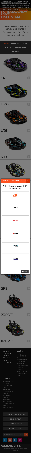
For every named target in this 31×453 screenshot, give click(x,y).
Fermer (25, 271)
